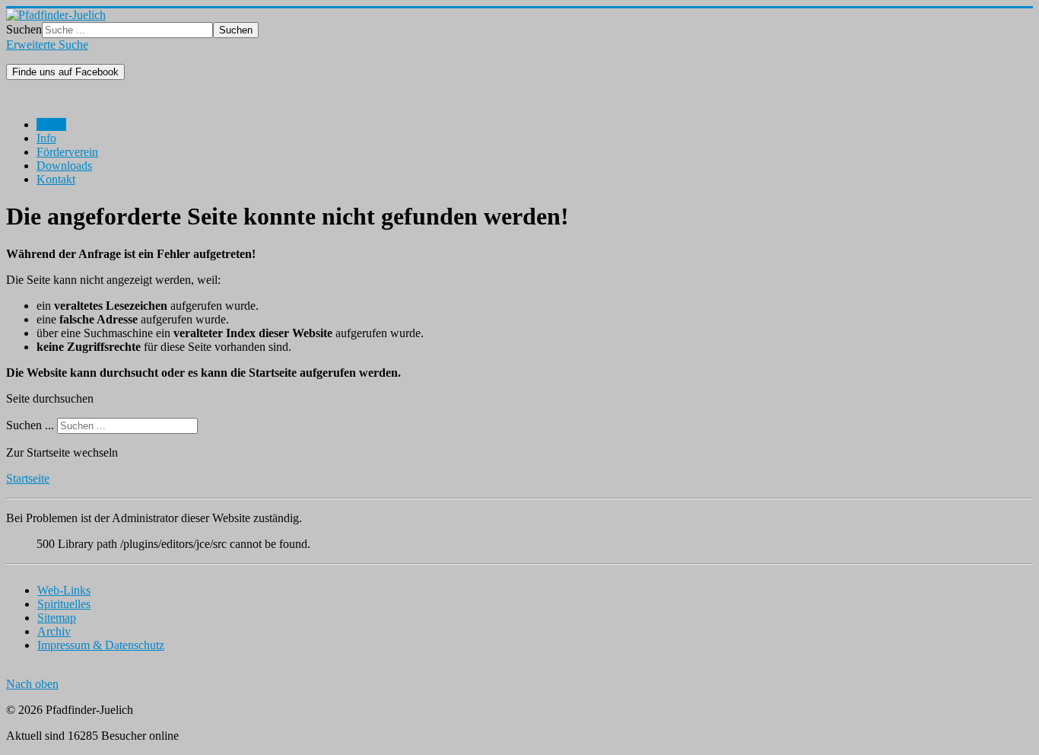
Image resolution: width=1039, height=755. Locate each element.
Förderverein (67, 151)
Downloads (64, 165)
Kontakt (56, 179)
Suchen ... (30, 425)
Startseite (27, 478)
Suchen (24, 29)
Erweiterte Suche (47, 44)
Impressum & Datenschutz (100, 645)
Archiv (54, 631)
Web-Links (64, 590)
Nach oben (32, 683)
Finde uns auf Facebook (65, 72)
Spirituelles (64, 603)
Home (51, 124)
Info (46, 138)
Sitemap (56, 617)
